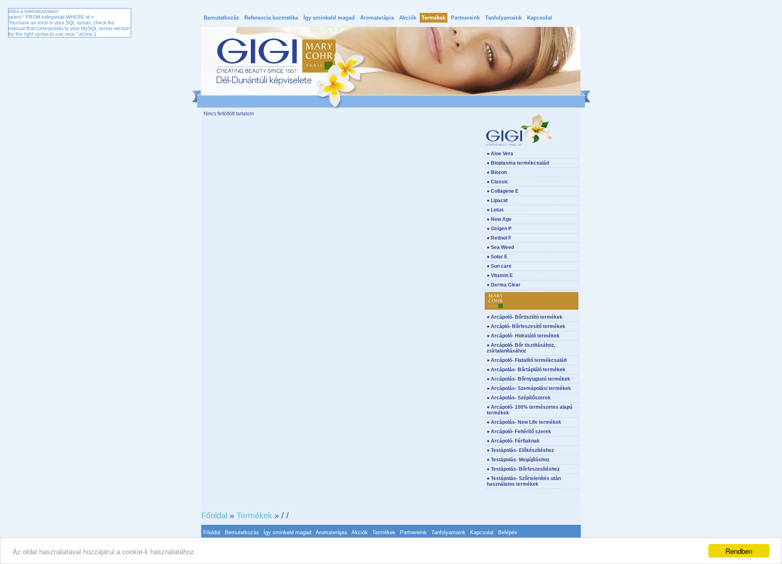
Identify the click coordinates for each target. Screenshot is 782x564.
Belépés (507, 532)
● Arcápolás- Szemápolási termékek (529, 388)
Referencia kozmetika (271, 18)
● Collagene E (502, 191)
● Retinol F (499, 238)
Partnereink (465, 18)
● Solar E (497, 257)
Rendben (738, 551)
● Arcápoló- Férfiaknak (513, 441)
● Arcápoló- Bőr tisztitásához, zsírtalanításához (521, 348)
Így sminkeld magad (329, 18)
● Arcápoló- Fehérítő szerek (519, 431)
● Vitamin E (500, 275)
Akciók (407, 18)
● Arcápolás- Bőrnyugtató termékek (528, 379)
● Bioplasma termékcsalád (518, 163)
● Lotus (495, 210)
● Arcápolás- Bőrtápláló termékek (526, 369)
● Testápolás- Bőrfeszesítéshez (523, 469)
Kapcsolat (539, 18)
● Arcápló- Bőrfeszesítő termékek (526, 326)
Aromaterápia (377, 18)
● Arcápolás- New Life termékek (524, 422)
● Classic (497, 182)
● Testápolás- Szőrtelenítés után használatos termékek (524, 481)
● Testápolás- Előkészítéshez (520, 450)
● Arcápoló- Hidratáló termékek (523, 336)
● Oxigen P (499, 228)
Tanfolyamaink (503, 18)
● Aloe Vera (500, 153)
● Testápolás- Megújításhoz (518, 460)
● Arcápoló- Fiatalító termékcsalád (527, 360)
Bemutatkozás (221, 18)
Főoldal (214, 515)
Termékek (434, 18)
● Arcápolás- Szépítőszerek (519, 398)
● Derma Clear (504, 285)
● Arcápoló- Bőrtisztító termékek (524, 317)
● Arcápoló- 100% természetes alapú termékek (529, 410)
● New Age (499, 219)
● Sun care (499, 266)
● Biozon (497, 172)
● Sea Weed (500, 247)
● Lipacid (497, 200)
